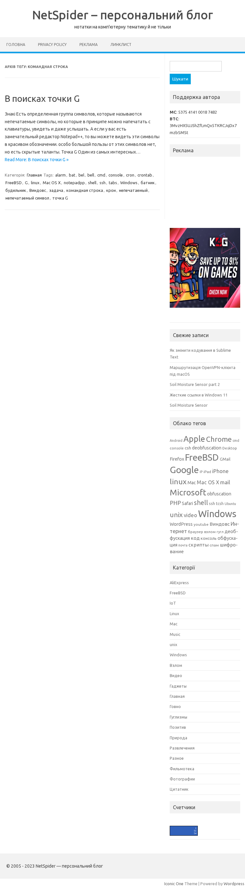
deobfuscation (206, 447)
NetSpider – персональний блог (122, 14)
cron (130, 175)
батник (148, 182)
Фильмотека (182, 768)
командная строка (84, 190)
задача (56, 190)
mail (225, 482)
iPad (207, 472)
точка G (60, 198)
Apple (194, 438)
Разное (177, 758)
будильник (15, 190)
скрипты (199, 544)
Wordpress (234, 883)
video (190, 515)
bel (81, 175)
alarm (60, 175)
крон (111, 190)
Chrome (219, 439)
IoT (173, 603)
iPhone (220, 471)
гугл (220, 532)
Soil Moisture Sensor (189, 405)
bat (72, 175)
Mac (192, 482)
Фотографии (182, 779)
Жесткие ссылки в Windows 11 (198, 395)
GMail (225, 459)
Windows (128, 182)
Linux (174, 613)
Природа (178, 737)
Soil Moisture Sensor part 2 (195, 384)
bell (90, 175)
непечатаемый (133, 190)
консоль (209, 538)
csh (188, 447)
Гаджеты (178, 686)
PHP (175, 503)
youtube (201, 524)
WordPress (181, 524)
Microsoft (188, 492)
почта (183, 545)
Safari (187, 503)
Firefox (177, 459)
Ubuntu (230, 504)
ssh (103, 182)
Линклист (120, 44)
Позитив (178, 727)
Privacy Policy (52, 44)
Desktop (229, 448)
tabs (113, 182)
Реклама (88, 44)
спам (214, 545)
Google (184, 469)
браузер (195, 532)
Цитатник (179, 789)
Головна (15, 44)
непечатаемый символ (27, 198)
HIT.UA (175, 828)
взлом (210, 532)
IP (201, 472)
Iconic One (173, 883)
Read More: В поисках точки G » (37, 159)
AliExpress (179, 582)
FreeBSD (13, 182)
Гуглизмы (178, 717)
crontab (144, 175)
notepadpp (74, 182)
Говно (175, 706)
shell (92, 182)
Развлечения (182, 748)
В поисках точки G (42, 98)
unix (176, 514)
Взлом (176, 665)
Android (176, 440)
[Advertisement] (207, 194)
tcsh (220, 503)
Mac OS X (52, 182)
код (195, 538)
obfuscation (219, 493)
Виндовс (37, 190)
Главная (34, 175)
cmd (101, 175)
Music (175, 634)
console (115, 175)
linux (35, 182)
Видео (176, 675)
